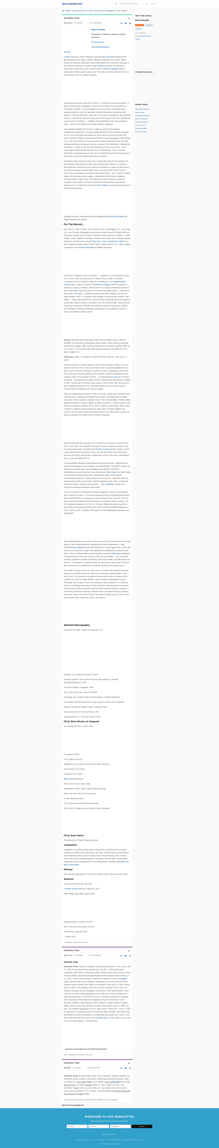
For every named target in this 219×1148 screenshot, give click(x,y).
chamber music (102, 1018)
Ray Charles (103, 185)
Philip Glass (116, 553)
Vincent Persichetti (115, 216)
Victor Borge (111, 472)
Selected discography (100, 47)
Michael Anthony (77, 547)
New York (70, 57)
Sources (67, 52)
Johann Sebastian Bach (114, 69)
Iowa (88, 1076)
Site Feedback (100, 1139)
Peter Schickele (98, 30)
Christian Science (102, 449)
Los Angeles (115, 281)
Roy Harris (96, 241)
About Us (84, 1139)
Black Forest (69, 779)
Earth (117, 1082)
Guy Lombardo (107, 484)
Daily (141, 1139)
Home (77, 1139)
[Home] (72, 4)
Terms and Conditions (130, 1139)
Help (91, 1139)
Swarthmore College (115, 241)
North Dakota (97, 66)
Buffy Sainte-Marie (71, 865)
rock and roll (115, 377)
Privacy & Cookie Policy (114, 1139)
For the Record (98, 42)
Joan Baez (120, 862)
